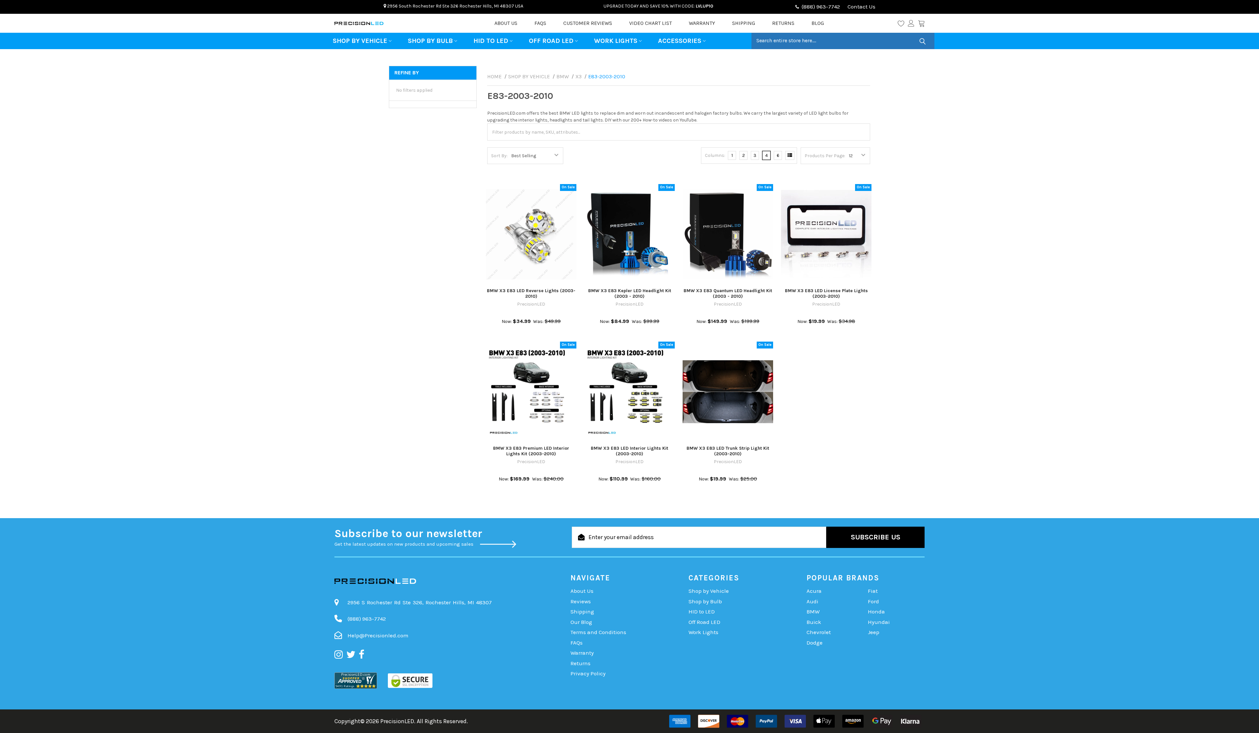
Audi (812, 601)
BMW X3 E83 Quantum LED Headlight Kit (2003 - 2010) (728, 293)
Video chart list (650, 23)
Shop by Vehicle (360, 41)
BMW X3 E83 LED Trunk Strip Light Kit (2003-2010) (728, 451)
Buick (814, 622)
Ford (873, 601)
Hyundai (879, 622)
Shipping (743, 23)
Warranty (702, 23)
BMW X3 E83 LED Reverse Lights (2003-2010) (531, 293)
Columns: (715, 155)
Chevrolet (819, 632)
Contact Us (860, 6)
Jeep (873, 632)
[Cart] (921, 23)
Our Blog (581, 622)
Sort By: (499, 156)
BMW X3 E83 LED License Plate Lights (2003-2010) (826, 293)
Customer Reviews (587, 23)
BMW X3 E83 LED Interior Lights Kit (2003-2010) (629, 451)
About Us (505, 23)
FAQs (540, 23)
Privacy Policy (588, 673)
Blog (817, 23)
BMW (813, 611)
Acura (814, 591)
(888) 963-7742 (821, 6)
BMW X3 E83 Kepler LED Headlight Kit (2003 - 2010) (629, 293)
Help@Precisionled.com (378, 635)
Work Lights (615, 41)
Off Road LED (551, 41)
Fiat (873, 591)
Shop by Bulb (430, 41)
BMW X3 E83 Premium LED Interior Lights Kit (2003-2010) (531, 451)
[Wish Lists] (903, 23)
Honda (876, 611)
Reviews (580, 601)
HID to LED (490, 41)
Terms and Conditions (598, 632)
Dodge (815, 642)
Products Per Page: (825, 156)
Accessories (679, 41)
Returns (783, 23)
